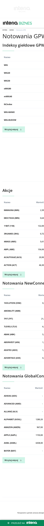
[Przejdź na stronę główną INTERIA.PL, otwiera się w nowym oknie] (10, 23)
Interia (4, 30)
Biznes (12, 30)
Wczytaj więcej (11, 129)
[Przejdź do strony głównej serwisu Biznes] (25, 23)
